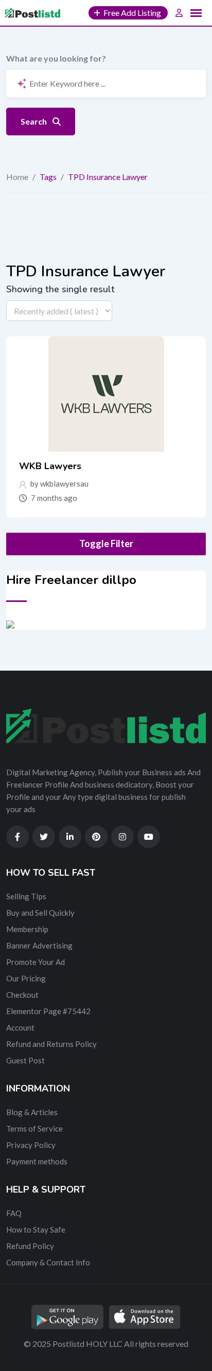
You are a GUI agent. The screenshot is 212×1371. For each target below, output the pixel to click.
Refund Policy (30, 1246)
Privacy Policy (31, 1145)
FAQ (14, 1213)
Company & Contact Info (48, 1262)
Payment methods (36, 1161)
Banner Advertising (39, 945)
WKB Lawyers (50, 466)
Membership (27, 929)
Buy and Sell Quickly (40, 912)
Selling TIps (26, 896)
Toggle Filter (106, 543)
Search (34, 121)
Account (20, 1027)
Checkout (22, 994)
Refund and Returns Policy (51, 1044)
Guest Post (25, 1060)
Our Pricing (26, 978)
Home (17, 177)
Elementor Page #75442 (48, 1011)
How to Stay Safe (35, 1229)
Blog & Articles (32, 1112)
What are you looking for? (56, 58)
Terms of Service (34, 1128)
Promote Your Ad (35, 961)
